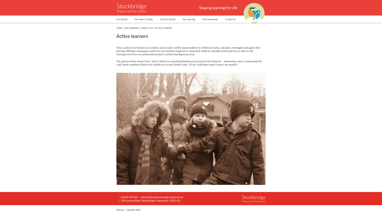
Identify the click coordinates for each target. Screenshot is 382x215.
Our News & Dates (144, 19)
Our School (121, 19)
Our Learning (189, 19)
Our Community (210, 19)
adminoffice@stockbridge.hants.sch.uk (162, 197)
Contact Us (230, 19)
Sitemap (120, 209)
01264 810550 (129, 197)
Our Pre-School (167, 19)
